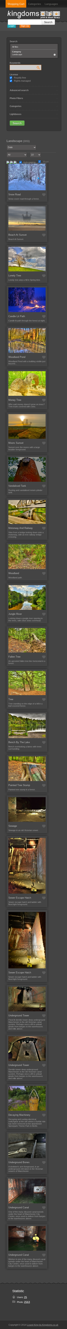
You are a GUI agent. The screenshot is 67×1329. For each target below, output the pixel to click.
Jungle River (15, 614)
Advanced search (19, 90)
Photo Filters (16, 98)
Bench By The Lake (19, 742)
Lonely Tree (14, 275)
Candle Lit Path (16, 316)
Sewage (12, 826)
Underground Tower (18, 1015)
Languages (51, 3)
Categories (34, 3)
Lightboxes (15, 114)
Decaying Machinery (19, 1115)
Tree (10, 699)
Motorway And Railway (20, 528)
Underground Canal (18, 1207)
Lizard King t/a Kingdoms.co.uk (42, 1325)
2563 (27, 1301)
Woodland (13, 573)
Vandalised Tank (17, 485)
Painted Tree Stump (19, 785)
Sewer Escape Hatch (19, 897)
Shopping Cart (15, 3)
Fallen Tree (14, 656)
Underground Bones (19, 1162)
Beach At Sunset (17, 234)
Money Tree (14, 400)
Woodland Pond (16, 357)
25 (25, 1297)
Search (48, 22)
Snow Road (14, 194)
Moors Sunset (15, 443)
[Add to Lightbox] (44, 194)
